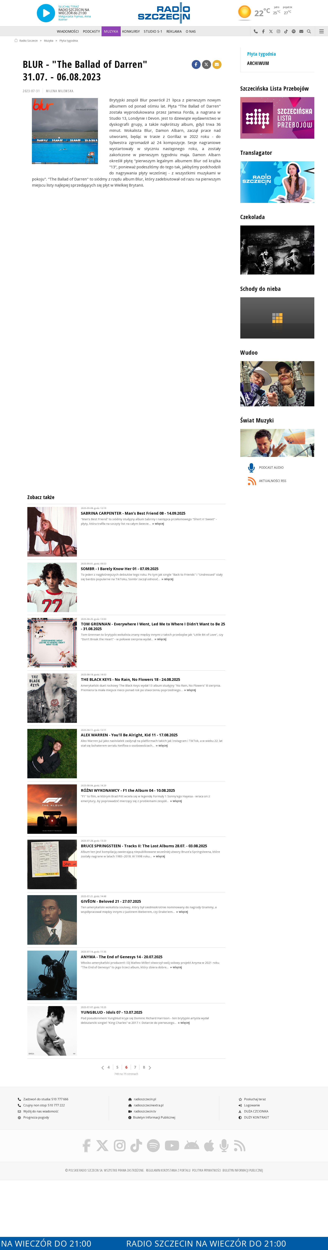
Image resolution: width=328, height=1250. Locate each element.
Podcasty (91, 31)
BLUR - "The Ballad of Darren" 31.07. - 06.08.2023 (85, 70)
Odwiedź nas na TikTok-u (286, 31)
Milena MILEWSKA (60, 91)
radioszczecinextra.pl (148, 1105)
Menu (321, 31)
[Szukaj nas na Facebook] (86, 1140)
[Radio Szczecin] (164, 13)
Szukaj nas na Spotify (293, 31)
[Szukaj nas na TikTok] (136, 1140)
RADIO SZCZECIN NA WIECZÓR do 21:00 (177, 1243)
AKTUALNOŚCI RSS (272, 481)
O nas (191, 31)
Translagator (256, 152)
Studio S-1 (153, 31)
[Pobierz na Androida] (192, 1140)
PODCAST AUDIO (271, 467)
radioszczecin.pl (144, 1099)
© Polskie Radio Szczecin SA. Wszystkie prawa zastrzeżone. (104, 1170)
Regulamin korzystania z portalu (168, 1170)
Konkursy (131, 31)
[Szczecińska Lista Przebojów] (277, 118)
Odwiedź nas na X (271, 31)
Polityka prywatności (206, 1170)
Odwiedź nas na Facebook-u (263, 31)
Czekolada (252, 217)
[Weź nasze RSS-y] (239, 1140)
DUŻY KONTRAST (256, 1117)
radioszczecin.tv (144, 1111)
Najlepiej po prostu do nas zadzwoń (255, 31)
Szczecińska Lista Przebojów (274, 88)
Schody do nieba (260, 288)
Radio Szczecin (28, 40)
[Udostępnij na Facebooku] (196, 64)
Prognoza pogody (36, 1117)
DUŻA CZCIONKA (255, 1111)
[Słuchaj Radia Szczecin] (46, 13)
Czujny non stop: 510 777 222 (44, 1105)
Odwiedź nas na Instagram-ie (278, 31)
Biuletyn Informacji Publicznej (154, 1117)
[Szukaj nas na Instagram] (119, 1140)
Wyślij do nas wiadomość (301, 31)
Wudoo (249, 352)
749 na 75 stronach (126, 1074)
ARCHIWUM (258, 63)
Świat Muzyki (257, 420)
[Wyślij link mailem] (217, 64)
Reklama (174, 31)
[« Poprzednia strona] (103, 1068)
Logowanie (251, 1105)
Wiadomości (68, 31)
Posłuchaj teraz (254, 1099)
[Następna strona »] (149, 1068)
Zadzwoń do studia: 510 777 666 (45, 1099)
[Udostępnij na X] (206, 64)
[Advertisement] (51, 1212)
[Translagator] (277, 182)
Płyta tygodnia (68, 40)
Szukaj (309, 31)
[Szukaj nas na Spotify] (153, 1140)
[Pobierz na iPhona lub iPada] (209, 1140)
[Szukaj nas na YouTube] (172, 1140)
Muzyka (111, 31)
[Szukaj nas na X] (102, 1140)
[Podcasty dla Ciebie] (224, 1140)
